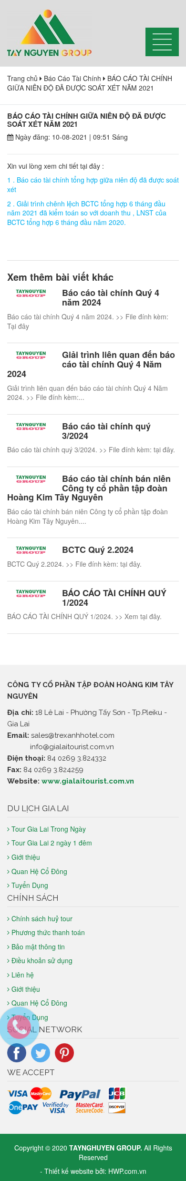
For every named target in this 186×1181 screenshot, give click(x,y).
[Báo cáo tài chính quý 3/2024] (31, 427)
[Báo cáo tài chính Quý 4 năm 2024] (31, 293)
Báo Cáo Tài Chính (72, 78)
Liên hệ (22, 974)
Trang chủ (22, 78)
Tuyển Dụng (29, 885)
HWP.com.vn (127, 1171)
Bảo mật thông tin (38, 946)
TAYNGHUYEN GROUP (104, 1147)
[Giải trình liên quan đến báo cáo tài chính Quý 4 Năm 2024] (31, 355)
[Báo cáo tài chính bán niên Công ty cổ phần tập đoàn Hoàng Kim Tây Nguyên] (31, 479)
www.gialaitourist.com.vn (87, 781)
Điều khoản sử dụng (41, 960)
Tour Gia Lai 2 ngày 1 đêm (51, 842)
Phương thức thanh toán (48, 932)
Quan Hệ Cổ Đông (39, 871)
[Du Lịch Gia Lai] (69, 33)
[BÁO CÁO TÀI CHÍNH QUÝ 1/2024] (31, 594)
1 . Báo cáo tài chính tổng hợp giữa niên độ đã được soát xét (93, 184)
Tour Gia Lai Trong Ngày (48, 829)
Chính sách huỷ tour (41, 918)
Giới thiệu (25, 857)
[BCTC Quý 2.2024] (31, 550)
